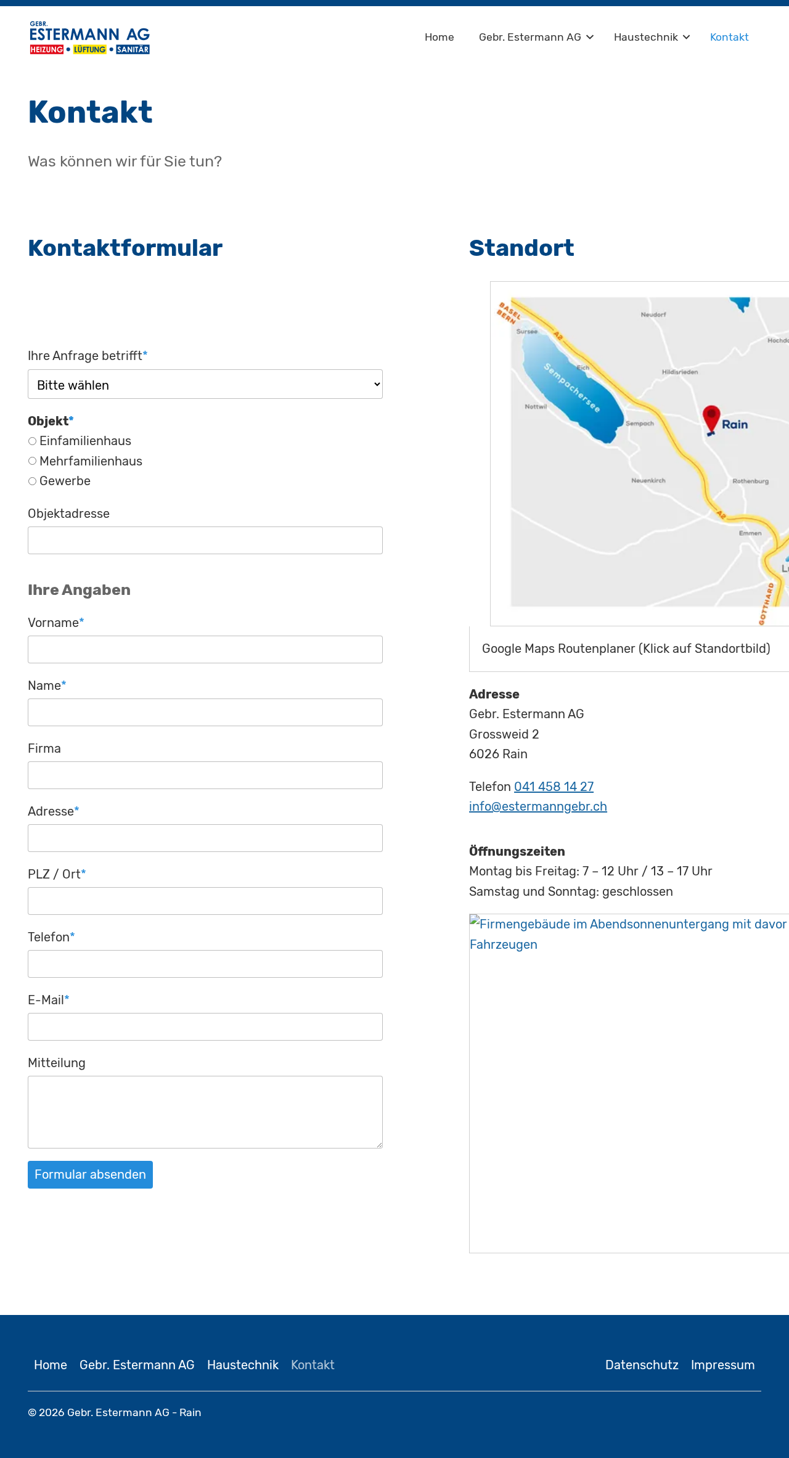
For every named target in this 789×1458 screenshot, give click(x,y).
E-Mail (49, 999)
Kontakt (729, 37)
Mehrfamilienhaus (90, 461)
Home (439, 37)
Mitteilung (57, 1062)
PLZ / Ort (57, 874)
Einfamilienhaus (85, 440)
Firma (44, 748)
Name (47, 685)
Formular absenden (90, 1174)
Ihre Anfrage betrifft (88, 355)
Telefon (51, 936)
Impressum (723, 1365)
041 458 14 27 (554, 786)
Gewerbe (65, 480)
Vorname (56, 622)
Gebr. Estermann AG (530, 37)
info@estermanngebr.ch (538, 806)
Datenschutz (642, 1365)
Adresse (54, 811)
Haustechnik (646, 37)
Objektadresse (69, 513)
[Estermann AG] (89, 37)
